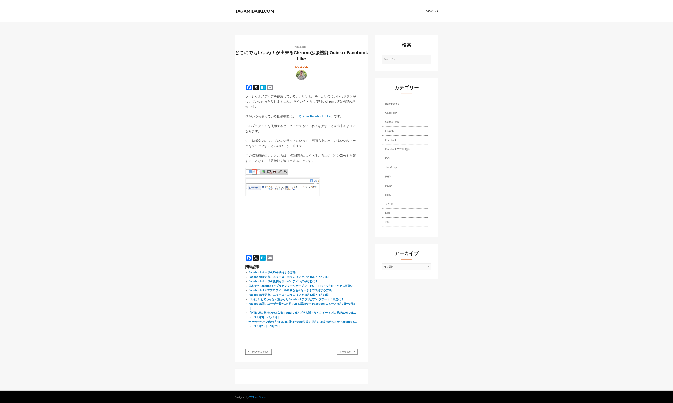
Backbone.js (392, 103)
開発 (387, 212)
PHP (388, 176)
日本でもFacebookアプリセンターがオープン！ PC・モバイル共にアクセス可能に (301, 285)
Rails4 (388, 185)
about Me (432, 10)
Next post (346, 351)
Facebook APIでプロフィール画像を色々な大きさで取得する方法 (290, 290)
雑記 (387, 222)
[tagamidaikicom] (301, 75)
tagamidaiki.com (254, 11)
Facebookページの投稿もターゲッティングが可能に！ (283, 281)
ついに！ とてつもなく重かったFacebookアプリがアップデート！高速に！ (296, 299)
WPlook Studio (257, 397)
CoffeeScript (392, 121)
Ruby (388, 194)
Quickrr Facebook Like (315, 116)
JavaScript (391, 167)
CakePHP (391, 112)
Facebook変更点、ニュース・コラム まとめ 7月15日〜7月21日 (289, 276)
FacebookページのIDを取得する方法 (272, 272)
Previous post (259, 351)
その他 (389, 203)
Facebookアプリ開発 (397, 149)
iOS (387, 158)
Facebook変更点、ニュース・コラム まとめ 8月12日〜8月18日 (289, 294)
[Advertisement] (274, 226)
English (389, 130)
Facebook (301, 67)
